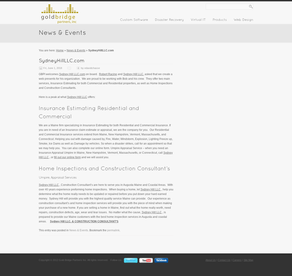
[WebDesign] (243, 20)
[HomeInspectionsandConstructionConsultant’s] (104, 168)
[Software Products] (220, 20)
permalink (113, 230)
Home (60, 50)
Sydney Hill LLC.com (72, 74)
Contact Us (224, 260)
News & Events (76, 50)
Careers (237, 260)
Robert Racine (108, 74)
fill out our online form (67, 157)
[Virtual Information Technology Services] (198, 20)
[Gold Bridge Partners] (58, 22)
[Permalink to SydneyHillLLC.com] (61, 60)
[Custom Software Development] (134, 20)
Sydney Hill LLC (77, 97)
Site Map (248, 260)
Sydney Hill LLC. (133, 74)
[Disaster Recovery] (169, 20)
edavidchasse (92, 68)
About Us (211, 260)
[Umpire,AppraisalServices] (57, 177)
